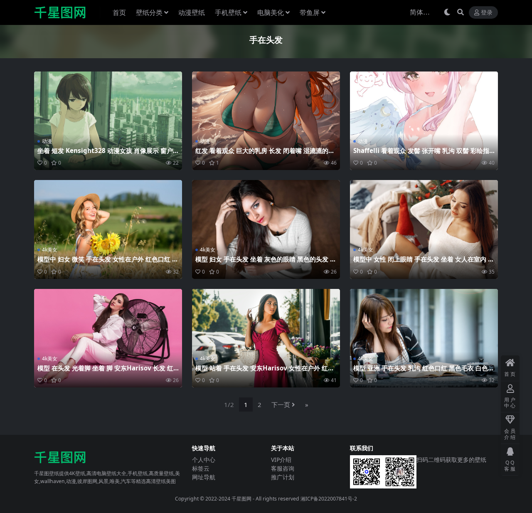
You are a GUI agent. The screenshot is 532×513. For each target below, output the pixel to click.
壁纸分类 (149, 12)
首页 (119, 12)
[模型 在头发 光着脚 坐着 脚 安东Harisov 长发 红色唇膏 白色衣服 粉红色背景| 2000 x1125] (108, 338)
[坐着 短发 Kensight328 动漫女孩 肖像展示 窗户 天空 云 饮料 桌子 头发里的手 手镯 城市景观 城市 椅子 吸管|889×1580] (108, 121)
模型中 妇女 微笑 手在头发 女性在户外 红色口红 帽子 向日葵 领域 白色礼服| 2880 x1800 (107, 263)
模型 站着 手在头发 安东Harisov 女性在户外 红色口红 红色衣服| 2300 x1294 (264, 372)
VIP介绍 (281, 460)
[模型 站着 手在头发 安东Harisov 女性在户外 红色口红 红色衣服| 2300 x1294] (266, 338)
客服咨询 (282, 468)
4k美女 (49, 249)
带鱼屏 (310, 12)
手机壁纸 (228, 12)
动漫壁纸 (191, 12)
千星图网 (240, 498)
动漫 (47, 141)
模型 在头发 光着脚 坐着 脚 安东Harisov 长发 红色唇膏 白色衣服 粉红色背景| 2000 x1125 (105, 372)
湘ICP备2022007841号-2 (328, 498)
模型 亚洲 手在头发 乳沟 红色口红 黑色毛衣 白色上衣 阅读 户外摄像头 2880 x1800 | (423, 372)
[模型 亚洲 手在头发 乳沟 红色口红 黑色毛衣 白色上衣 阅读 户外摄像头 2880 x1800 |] (424, 338)
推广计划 (282, 477)
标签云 (200, 468)
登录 (487, 13)
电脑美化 (270, 12)
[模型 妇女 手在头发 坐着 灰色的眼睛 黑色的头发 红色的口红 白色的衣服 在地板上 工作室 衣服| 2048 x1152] (266, 229)
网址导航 (203, 477)
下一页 (280, 404)
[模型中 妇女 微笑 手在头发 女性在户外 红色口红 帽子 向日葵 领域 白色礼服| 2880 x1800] (108, 229)
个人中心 (203, 460)
